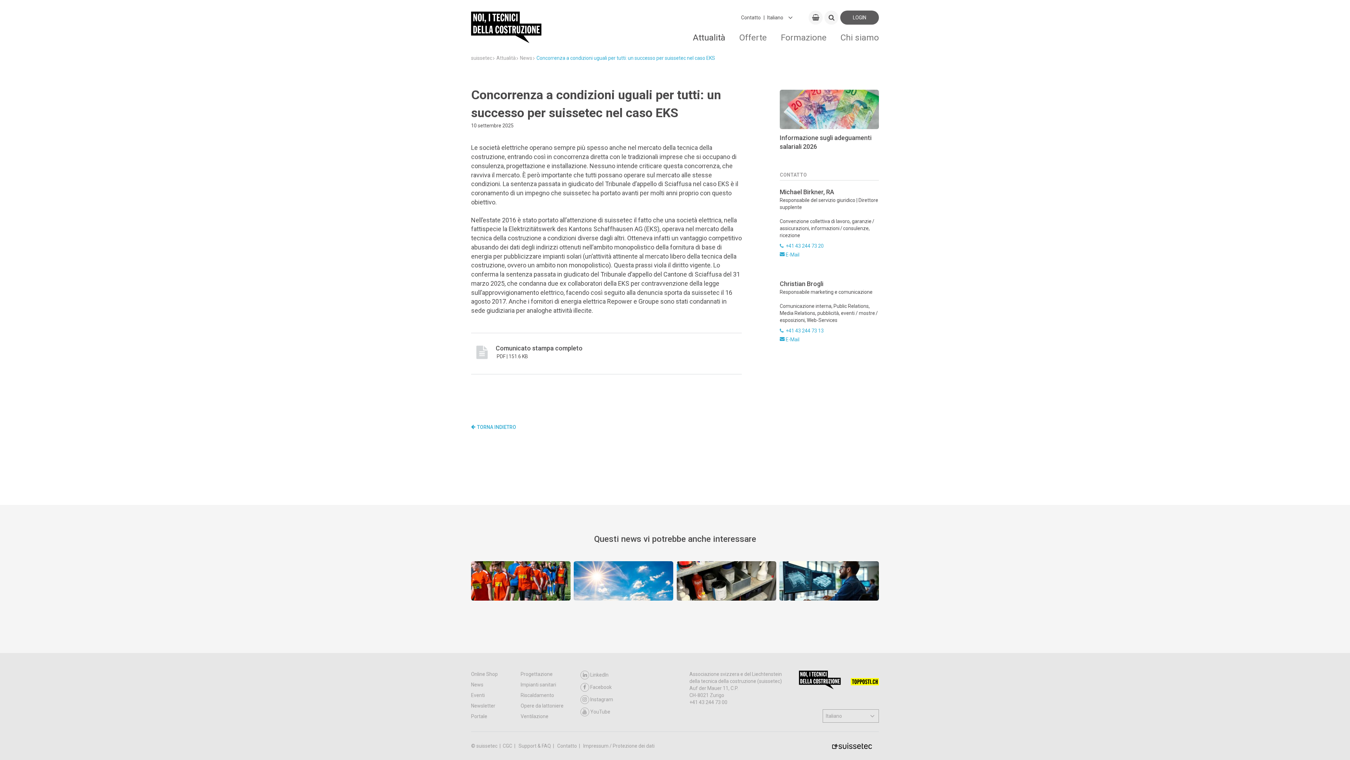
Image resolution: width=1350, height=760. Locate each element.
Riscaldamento (537, 695)
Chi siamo (860, 37)
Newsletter (483, 706)
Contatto (751, 17)
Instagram (601, 699)
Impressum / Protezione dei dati (619, 746)
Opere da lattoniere (542, 706)
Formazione (804, 37)
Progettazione (537, 674)
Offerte (753, 37)
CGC (508, 746)
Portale (479, 716)
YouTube (600, 712)
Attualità (709, 37)
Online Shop (484, 674)
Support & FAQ (535, 746)
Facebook (601, 687)
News (477, 685)
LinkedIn (599, 675)
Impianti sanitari (538, 685)
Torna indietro (496, 427)
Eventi (478, 695)
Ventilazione (534, 716)
